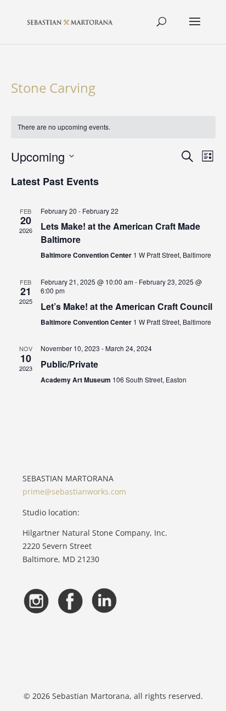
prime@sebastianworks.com (74, 491)
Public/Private (69, 364)
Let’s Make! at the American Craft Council (126, 306)
